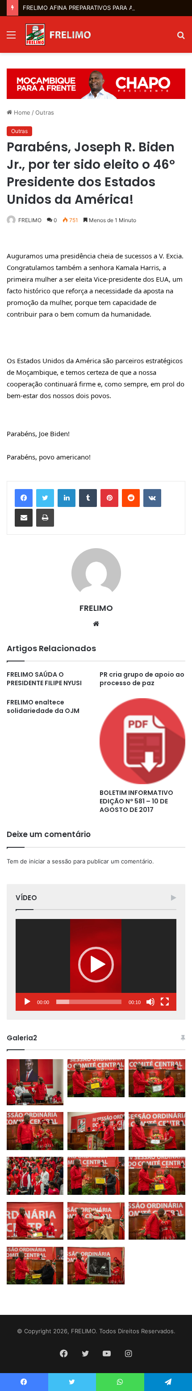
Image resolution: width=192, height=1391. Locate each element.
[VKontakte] (152, 498)
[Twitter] (45, 498)
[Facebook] (24, 498)
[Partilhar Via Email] (24, 518)
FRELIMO (30, 220)
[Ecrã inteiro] (164, 1001)
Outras (44, 112)
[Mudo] (150, 1001)
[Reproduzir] (27, 1001)
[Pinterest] (109, 498)
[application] (96, 965)
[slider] (88, 1002)
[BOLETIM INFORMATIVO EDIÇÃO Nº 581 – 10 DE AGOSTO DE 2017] (142, 741)
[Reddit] (131, 498)
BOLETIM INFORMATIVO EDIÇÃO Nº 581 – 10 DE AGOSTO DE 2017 (136, 801)
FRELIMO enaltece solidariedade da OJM (43, 706)
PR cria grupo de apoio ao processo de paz (142, 678)
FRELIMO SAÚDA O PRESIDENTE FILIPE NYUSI (44, 678)
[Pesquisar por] (180, 38)
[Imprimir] (45, 518)
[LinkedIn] (66, 498)
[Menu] (11, 38)
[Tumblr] (88, 498)
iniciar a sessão (50, 861)
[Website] (96, 623)
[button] (96, 965)
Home (21, 112)
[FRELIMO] (58, 34)
